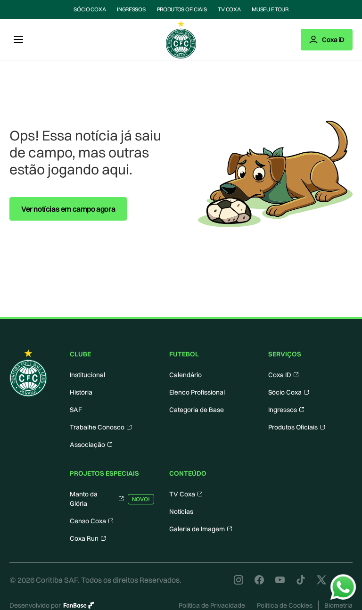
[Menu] (18, 40)
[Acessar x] (321, 580)
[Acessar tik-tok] (300, 580)
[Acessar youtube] (280, 580)
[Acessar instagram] (238, 580)
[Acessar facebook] (259, 580)
